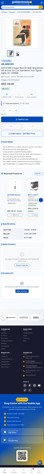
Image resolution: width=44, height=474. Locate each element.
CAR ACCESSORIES (23, 12)
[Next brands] (40, 317)
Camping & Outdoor (6, 341)
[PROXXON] (24, 317)
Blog (24, 341)
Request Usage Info (22, 265)
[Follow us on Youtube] (39, 385)
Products (12, 12)
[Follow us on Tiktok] (25, 390)
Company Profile (27, 333)
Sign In (25, 335)
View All (38, 173)
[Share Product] (33, 126)
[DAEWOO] (11, 317)
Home (5, 12)
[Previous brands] (3, 317)
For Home (4, 335)
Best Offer (4, 333)
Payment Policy (5, 364)
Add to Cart (23, 119)
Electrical (3, 343)
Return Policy (5, 367)
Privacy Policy (5, 361)
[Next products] (41, 200)
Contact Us (4, 356)
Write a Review (22, 291)
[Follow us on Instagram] (34, 385)
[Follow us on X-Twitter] (30, 390)
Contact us (26, 338)
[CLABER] (36, 317)
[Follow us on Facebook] (30, 385)
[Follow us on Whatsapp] (25, 385)
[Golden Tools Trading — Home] (22, 3)
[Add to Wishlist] (11, 126)
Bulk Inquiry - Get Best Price (23, 133)
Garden (3, 348)
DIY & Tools (4, 338)
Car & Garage (5, 346)
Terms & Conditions (6, 359)
